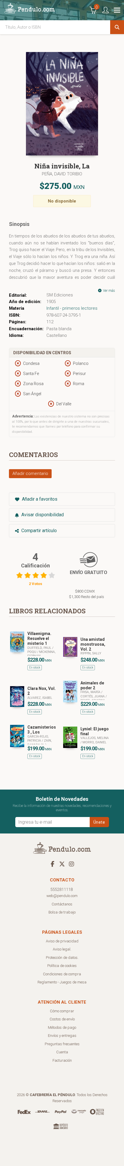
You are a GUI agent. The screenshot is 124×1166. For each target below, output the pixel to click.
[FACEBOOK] (52, 863)
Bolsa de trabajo (62, 912)
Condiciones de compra (62, 974)
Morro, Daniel (94, 742)
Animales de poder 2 (92, 685)
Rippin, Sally (90, 653)
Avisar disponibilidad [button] (42, 514)
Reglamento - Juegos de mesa (62, 982)
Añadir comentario (30, 473)
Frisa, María (90, 692)
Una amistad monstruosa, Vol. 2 (92, 644)
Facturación (62, 1060)
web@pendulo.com (62, 896)
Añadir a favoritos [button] (39, 499)
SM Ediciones (59, 295)
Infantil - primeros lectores (71, 308)
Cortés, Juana (93, 696)
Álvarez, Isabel (39, 698)
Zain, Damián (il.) (39, 743)
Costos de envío (62, 1019)
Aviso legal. (62, 949)
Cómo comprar (62, 1011)
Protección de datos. (62, 957)
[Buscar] (117, 27)
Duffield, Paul (39, 648)
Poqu (32, 652)
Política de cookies (62, 965)
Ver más (108, 291)
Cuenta (62, 1052)
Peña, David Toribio (62, 174)
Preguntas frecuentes (62, 1044)
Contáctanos (62, 904)
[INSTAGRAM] (71, 863)
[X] (62, 863)
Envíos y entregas (62, 1035)
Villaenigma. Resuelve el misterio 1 (39, 638)
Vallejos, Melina (94, 738)
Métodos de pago (62, 1027)
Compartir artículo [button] (38, 530)
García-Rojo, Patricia (38, 738)
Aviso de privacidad (62, 941)
